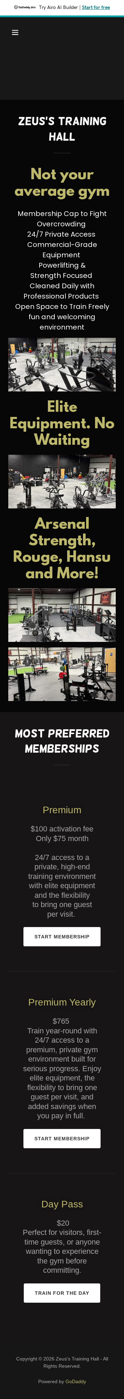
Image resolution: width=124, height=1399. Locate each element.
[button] (20, 32)
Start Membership (62, 1138)
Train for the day (62, 1293)
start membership (62, 936)
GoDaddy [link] (75, 1381)
